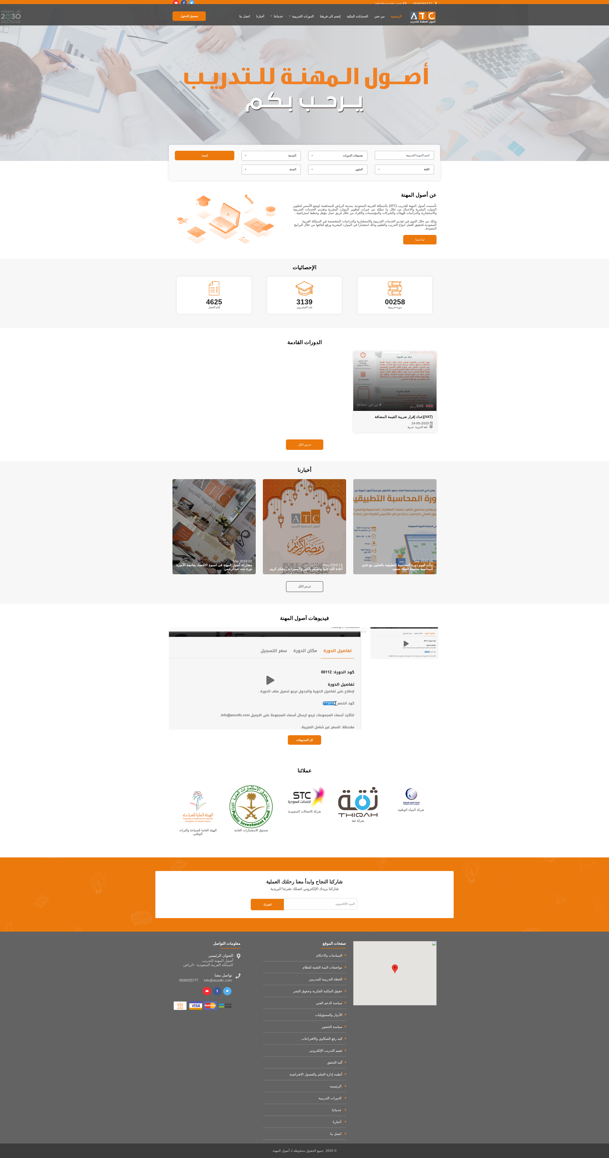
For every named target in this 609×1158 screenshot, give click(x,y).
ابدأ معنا (419, 239)
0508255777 (423, 4)
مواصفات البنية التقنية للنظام (322, 967)
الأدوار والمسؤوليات (328, 1015)
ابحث (204, 155)
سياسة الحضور (332, 1027)
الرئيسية (396, 16)
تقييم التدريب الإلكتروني (325, 1050)
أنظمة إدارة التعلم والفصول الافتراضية (316, 1074)
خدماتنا (336, 1110)
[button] (395, 968)
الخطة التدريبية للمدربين (325, 979)
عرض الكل (304, 444)
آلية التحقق (334, 1062)
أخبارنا (260, 16)
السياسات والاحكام (329, 955)
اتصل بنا (244, 16)
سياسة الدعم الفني (329, 1003)
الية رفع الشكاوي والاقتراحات (322, 1039)
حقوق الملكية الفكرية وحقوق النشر (317, 991)
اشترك (267, 904)
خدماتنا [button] (278, 16)
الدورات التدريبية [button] (302, 16)
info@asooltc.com (389, 4)
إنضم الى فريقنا (330, 16)
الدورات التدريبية (330, 1098)
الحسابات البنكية (357, 16)
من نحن (379, 16)
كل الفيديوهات (304, 740)
